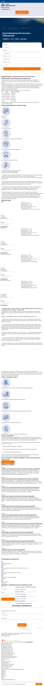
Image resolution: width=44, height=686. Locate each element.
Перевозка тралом (5, 658)
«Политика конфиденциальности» (18, 684)
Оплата (2, 678)
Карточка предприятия (6, 563)
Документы (3, 673)
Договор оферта (4, 581)
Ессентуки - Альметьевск (20, 589)
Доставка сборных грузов (6, 666)
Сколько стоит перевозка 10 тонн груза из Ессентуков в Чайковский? (18, 506)
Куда (6, 50)
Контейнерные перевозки (7, 181)
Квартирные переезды (6, 644)
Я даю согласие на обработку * (21, 629)
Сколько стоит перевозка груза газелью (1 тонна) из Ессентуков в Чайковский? (21, 469)
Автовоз (3, 660)
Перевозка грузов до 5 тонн (7, 651)
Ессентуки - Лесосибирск (20, 598)
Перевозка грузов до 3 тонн (7, 649)
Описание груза (4, 218)
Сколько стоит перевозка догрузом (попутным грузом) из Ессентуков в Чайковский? (22, 523)
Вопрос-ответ (4, 675)
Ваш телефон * (4, 618)
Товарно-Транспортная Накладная (8, 577)
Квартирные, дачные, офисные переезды (11, 174)
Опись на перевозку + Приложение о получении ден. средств (14, 568)
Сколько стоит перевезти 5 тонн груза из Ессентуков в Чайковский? (18, 496)
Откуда (6, 44)
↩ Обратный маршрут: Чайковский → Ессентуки (25, 587)
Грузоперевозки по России (6, 665)
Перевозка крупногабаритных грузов (9, 656)
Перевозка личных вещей (6, 643)
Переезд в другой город (6, 661)
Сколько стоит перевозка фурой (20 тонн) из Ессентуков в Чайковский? (19, 515)
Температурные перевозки (7, 655)
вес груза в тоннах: (8, 56)
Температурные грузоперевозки (9, 186)
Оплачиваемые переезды (6, 647)
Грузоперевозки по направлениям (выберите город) (12, 669)
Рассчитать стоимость (22, 12)
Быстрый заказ (8, 462)
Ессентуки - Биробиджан (20, 596)
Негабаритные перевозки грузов (8, 657)
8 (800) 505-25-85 (5, 7)
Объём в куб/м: (8, 61)
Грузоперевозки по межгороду (7, 664)
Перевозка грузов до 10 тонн (7, 652)
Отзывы (3, 677)
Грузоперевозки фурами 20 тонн (8, 653)
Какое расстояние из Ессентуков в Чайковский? (13, 549)
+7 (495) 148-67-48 (5, 9)
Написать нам (29, 642)
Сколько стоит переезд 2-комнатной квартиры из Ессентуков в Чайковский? (20, 479)
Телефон (2, 222)
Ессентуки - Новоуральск (20, 594)
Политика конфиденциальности (8, 679)
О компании (3, 671)
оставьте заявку (9, 103)
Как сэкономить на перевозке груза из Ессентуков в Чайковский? (17, 532)
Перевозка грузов (5, 662)
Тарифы (3, 670)
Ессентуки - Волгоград (20, 601)
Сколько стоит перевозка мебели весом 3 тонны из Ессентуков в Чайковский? (20, 487)
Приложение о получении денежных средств (11, 572)
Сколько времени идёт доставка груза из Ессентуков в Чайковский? (18, 541)
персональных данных (26, 629)
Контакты (3, 674)
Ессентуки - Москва (19, 591)
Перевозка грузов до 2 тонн (7, 648)
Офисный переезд (5, 667)
